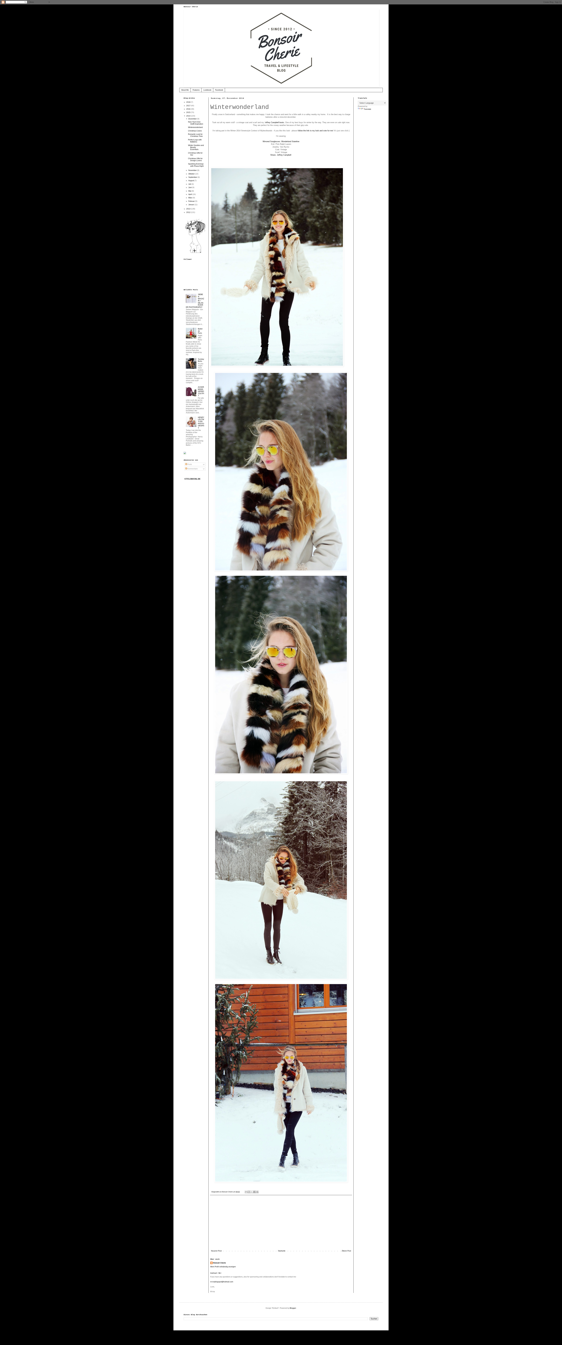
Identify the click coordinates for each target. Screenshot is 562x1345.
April (190, 194)
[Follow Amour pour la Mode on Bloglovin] (195, 253)
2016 (188, 109)
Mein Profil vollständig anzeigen (223, 1267)
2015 (188, 112)
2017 (188, 106)
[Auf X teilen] (251, 1191)
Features (196, 90)
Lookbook (207, 90)
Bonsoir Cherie (219, 1263)
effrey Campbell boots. (275, 122)
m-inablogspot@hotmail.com (221, 1282)
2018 (188, 102)
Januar (191, 205)
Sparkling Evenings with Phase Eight (196, 165)
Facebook (219, 90)
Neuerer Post (216, 1251)
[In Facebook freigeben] (254, 1191)
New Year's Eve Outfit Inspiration (195, 123)
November (192, 170)
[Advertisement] (281, 1225)
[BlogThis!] (248, 1191)
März (190, 198)
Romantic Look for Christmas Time (195, 135)
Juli (190, 184)
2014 (188, 116)
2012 (188, 212)
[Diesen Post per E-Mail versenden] (246, 1191)
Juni (190, 187)
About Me (185, 90)
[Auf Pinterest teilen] (257, 1191)
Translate (367, 109)
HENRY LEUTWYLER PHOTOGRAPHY (201, 422)
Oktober (191, 174)
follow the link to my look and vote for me (315, 131)
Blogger (293, 1308)
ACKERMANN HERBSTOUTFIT (201, 391)
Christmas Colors (195, 131)
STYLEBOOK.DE (192, 479)
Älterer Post (346, 1251)
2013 (188, 209)
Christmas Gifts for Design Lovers (195, 159)
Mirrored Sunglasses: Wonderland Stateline (281, 141)
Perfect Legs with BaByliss (195, 141)
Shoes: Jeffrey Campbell (281, 155)
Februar (191, 201)
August (191, 181)
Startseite (281, 1251)
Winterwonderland (195, 127)
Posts (189, 464)
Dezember (192, 119)
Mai (190, 191)
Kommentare (192, 469)
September (193, 177)
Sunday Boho (201, 360)
